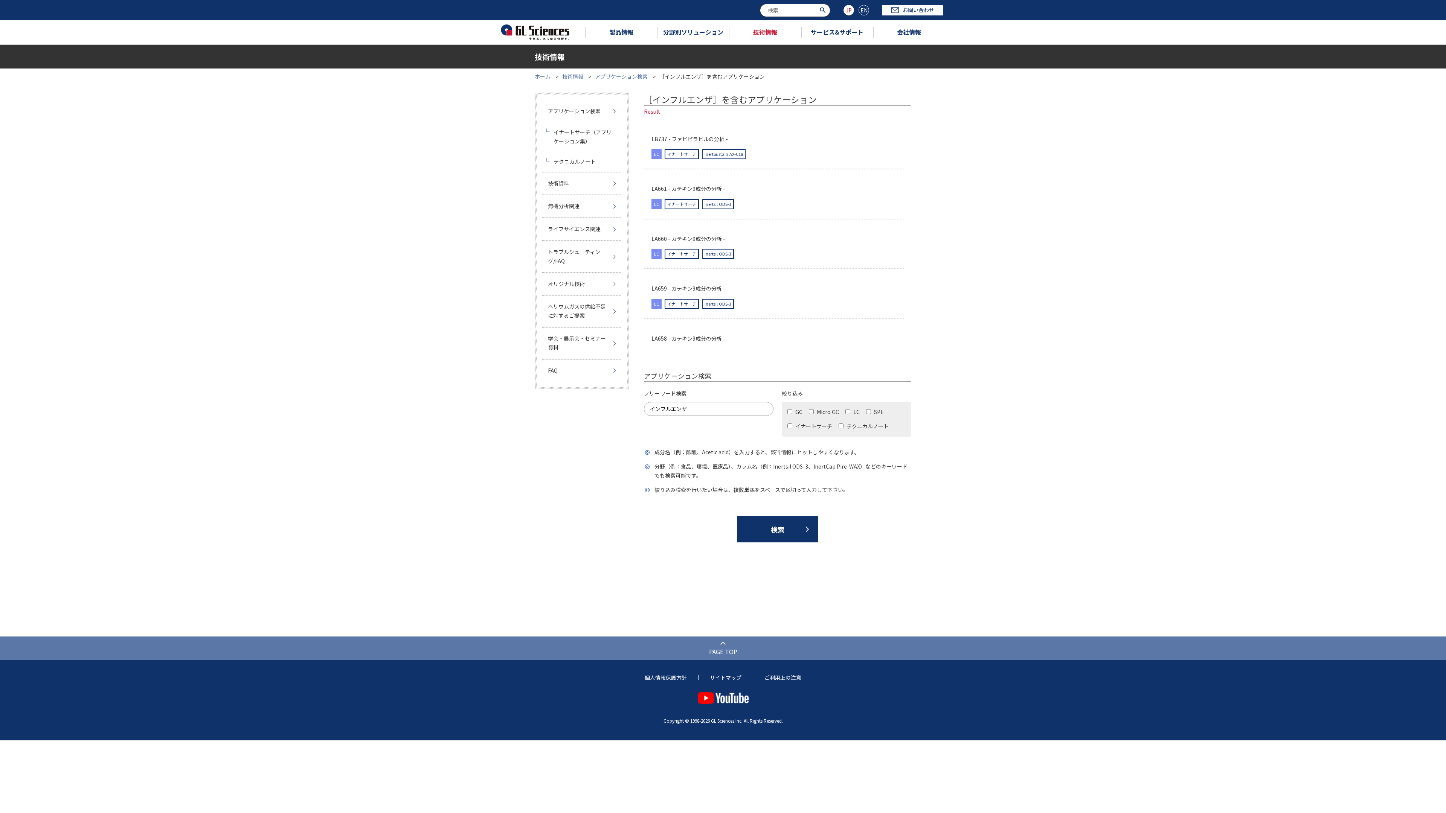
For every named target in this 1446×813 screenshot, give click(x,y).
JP (849, 10)
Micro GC (827, 412)
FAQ (553, 370)
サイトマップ (725, 677)
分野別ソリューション (693, 32)
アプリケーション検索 (621, 76)
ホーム (543, 76)
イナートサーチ (813, 426)
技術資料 (558, 183)
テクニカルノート (867, 426)
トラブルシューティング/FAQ (574, 256)
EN (864, 10)
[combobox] (795, 10)
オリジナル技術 (566, 284)
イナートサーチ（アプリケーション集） (583, 136)
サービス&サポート (837, 32)
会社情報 (909, 32)
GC (798, 412)
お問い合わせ (918, 10)
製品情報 (621, 32)
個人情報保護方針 (666, 677)
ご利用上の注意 (782, 677)
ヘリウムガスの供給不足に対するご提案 (577, 311)
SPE (878, 412)
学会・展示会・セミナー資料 (577, 343)
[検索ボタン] (823, 9)
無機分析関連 (564, 206)
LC (856, 412)
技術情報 (765, 32)
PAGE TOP (723, 651)
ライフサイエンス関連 (574, 229)
